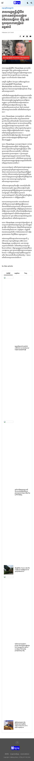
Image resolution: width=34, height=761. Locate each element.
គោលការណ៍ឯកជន (24, 754)
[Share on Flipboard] (27, 36)
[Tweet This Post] (23, 36)
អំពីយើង (7, 754)
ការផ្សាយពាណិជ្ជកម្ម (14, 754)
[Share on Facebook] (20, 36)
